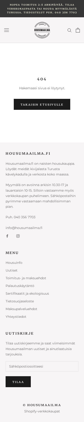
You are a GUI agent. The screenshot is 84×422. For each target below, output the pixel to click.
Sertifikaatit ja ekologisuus (27, 293)
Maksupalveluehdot (21, 309)
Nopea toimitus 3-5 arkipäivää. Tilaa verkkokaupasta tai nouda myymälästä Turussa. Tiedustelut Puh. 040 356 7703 (42, 8)
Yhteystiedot (16, 317)
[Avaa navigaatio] (6, 30)
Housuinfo (14, 263)
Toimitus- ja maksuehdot (26, 278)
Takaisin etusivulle (42, 104)
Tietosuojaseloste (20, 301)
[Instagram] (18, 236)
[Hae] (69, 30)
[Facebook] (7, 236)
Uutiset (12, 270)
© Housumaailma (42, 405)
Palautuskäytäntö (20, 286)
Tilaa (18, 382)
